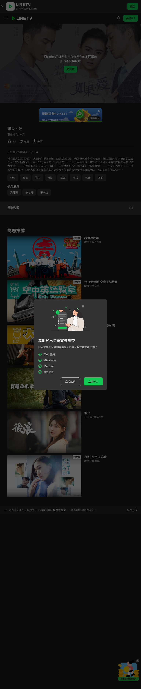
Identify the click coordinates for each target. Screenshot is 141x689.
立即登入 (93, 381)
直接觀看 (70, 381)
